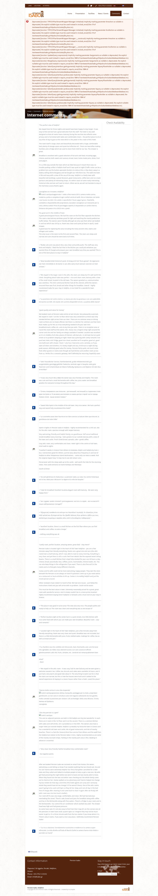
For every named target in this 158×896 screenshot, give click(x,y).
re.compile (71, 889)
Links (30, 6)
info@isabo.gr (37, 877)
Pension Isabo (75, 860)
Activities (46, 6)
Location (37, 6)
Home (69, 13)
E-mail (100, 871)
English (118, 6)
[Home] (36, 16)
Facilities (91, 13)
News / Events (103, 13)
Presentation (80, 13)
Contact (126, 13)
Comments (116, 13)
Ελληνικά (127, 6)
